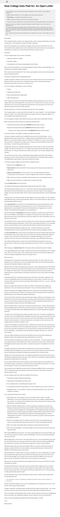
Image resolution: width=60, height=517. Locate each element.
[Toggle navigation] (30, 1)
